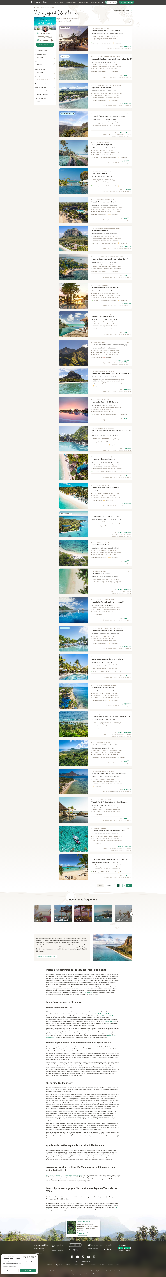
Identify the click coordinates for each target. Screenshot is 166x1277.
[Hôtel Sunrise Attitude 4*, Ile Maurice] (73, 553)
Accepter (28, 1270)
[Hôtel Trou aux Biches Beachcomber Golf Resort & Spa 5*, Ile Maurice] (73, 67)
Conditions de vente (55, 1271)
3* (108, 831)
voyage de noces (110, 1021)
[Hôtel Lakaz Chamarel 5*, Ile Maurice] (73, 753)
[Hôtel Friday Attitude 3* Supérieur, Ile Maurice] (73, 667)
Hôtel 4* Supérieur (101, 145)
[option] (73, 38)
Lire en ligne (82, 1233)
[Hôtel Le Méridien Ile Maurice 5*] (73, 696)
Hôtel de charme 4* (110, 802)
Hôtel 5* (105, 30)
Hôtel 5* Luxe (105, 288)
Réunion (75, 1264)
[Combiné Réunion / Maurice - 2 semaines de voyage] (73, 353)
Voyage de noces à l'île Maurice (81, 919)
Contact (119, 1271)
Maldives (67, 1264)
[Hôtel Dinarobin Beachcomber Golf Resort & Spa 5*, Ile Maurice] (73, 438)
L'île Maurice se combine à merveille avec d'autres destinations (64, 1175)
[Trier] (130, 22)
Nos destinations (58, 2)
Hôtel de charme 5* (107, 602)
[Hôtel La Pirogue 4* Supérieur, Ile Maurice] (73, 153)
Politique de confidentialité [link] (9, 1266)
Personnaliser (10, 1270)
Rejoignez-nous (100, 1271)
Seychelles (59, 1264)
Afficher (100, 885)
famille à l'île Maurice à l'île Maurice (102, 1014)
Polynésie (83, 1264)
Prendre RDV (45, 40)
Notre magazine (95, 2)
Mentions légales (90, 1271)
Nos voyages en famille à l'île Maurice (123, 919)
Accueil (46, 1271)
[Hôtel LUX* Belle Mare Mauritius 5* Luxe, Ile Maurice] (73, 296)
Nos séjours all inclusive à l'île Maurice (40, 918)
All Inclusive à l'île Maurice (109, 1016)
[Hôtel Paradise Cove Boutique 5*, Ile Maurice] (73, 324)
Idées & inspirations (71, 2)
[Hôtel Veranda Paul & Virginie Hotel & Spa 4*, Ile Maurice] (73, 810)
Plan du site (109, 1271)
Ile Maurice (50, 1264)
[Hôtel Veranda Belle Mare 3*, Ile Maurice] (73, 496)
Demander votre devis (45, 45)
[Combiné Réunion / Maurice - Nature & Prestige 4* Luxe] (73, 724)
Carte (127, 13)
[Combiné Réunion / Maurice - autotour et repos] (73, 124)
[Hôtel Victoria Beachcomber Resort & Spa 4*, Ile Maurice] (73, 638)
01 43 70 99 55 (46, 33)
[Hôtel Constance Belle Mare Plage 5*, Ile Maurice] (73, 467)
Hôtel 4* (99, 173)
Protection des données (67, 1271)
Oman (117, 1264)
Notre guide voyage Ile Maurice (46, 956)
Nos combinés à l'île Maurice (103, 919)
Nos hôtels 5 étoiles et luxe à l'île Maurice (62, 919)
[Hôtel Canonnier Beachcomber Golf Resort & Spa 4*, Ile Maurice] (73, 267)
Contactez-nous (38, 1253)
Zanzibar (101, 1264)
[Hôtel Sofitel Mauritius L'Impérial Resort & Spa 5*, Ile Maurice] (73, 781)
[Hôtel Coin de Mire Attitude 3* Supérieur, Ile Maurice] (73, 867)
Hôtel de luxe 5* (111, 373)
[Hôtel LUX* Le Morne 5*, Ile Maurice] (73, 238)
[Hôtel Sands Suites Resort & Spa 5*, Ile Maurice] (73, 610)
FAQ (115, 1271)
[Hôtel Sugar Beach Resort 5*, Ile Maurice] (73, 96)
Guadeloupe (92, 1264)
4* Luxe (110, 716)
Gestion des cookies (79, 1271)
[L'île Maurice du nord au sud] (73, 581)
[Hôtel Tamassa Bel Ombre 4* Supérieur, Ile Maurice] (73, 410)
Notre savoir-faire (83, 2)
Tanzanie (110, 1264)
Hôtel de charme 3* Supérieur (107, 659)
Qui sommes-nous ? (39, 1248)
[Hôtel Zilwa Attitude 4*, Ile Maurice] (73, 181)
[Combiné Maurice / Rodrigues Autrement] (73, 524)
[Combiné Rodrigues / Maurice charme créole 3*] (73, 839)
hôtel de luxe (88, 992)
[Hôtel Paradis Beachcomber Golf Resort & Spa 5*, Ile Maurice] (73, 381)
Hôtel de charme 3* (105, 488)
